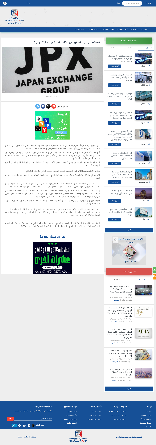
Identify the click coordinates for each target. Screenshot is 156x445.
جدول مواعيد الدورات (94, 419)
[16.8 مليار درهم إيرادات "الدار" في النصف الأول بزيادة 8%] (143, 193)
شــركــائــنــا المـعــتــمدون (118, 415)
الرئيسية (144, 29)
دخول (118, 3)
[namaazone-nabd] (14, 425)
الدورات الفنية (97, 411)
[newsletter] (10, 419)
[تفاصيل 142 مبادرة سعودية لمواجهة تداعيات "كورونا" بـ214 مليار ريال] (143, 373)
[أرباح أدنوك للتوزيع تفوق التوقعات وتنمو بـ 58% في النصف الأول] (143, 156)
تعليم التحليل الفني (70, 419)
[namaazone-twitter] (33, 425)
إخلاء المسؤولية (146, 419)
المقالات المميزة (108, 29)
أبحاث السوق (123, 29)
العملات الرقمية (79, 29)
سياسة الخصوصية (145, 423)
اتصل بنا (148, 427)
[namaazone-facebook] (28, 425)
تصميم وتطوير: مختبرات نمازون (129, 437)
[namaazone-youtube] (24, 425)
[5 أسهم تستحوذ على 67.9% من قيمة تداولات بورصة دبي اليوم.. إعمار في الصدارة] (143, 115)
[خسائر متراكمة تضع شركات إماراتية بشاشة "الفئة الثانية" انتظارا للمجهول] (143, 354)
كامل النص (116, 300)
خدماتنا (135, 29)
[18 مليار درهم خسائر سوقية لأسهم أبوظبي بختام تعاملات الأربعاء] (143, 77)
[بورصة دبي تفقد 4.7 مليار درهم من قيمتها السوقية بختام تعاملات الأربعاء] (143, 58)
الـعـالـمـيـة (117, 279)
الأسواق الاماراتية (146, 47)
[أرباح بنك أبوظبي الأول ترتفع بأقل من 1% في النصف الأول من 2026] (143, 212)
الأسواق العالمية (112, 47)
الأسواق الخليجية (129, 47)
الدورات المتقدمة (95, 415)
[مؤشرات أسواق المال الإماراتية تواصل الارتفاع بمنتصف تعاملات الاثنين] (143, 96)
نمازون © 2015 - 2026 (27, 437)
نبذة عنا (149, 411)
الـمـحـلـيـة (142, 279)
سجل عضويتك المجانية (132, 3)
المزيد (129, 230)
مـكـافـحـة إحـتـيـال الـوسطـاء (117, 411)
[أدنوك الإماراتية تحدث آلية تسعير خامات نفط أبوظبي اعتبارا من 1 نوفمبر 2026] (143, 174)
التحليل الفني (72, 411)
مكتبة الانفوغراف (93, 29)
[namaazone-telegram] (19, 425)
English (148, 3)
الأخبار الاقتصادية (71, 415)
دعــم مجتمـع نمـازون (120, 419)
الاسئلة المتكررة (146, 415)
